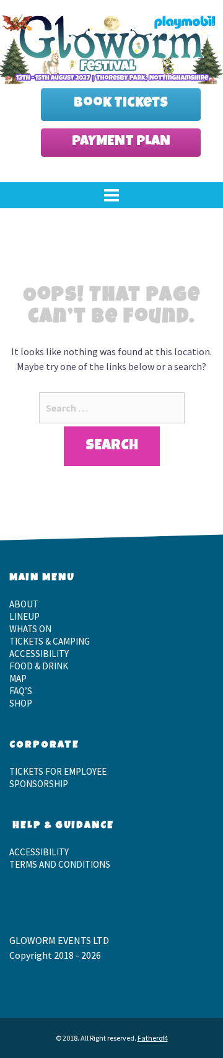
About (23, 604)
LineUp (24, 616)
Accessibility (39, 653)
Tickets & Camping (49, 641)
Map (18, 678)
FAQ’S (20, 691)
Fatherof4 (153, 1038)
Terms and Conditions (59, 864)
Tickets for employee (58, 771)
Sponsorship (38, 784)
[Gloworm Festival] (111, 47)
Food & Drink (38, 666)
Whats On (30, 629)
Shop (20, 703)
